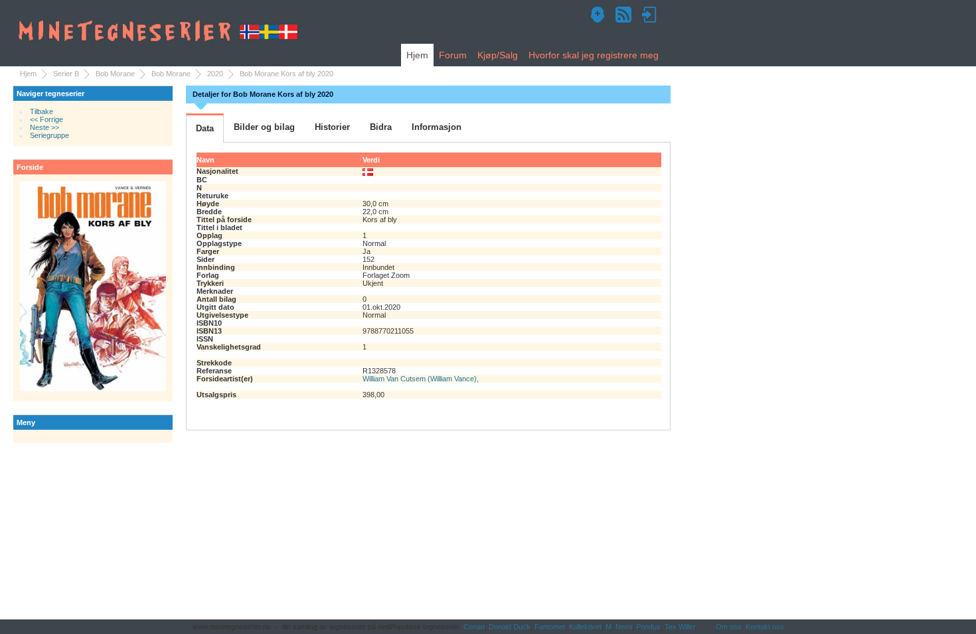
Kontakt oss (765, 627)
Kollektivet (585, 627)
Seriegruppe (49, 135)
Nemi (623, 627)
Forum (453, 55)
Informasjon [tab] (436, 127)
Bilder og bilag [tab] (264, 127)
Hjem (417, 55)
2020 (215, 74)
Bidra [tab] (381, 127)
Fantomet (549, 627)
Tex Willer (680, 627)
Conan (474, 627)
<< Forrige (46, 119)
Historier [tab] (332, 127)
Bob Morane (115, 74)
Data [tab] (205, 128)
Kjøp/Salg (497, 55)
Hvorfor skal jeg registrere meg (594, 55)
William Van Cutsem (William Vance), (421, 379)
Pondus (648, 627)
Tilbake (41, 111)
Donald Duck (509, 627)
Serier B (66, 74)
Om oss (729, 627)
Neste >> (44, 127)
